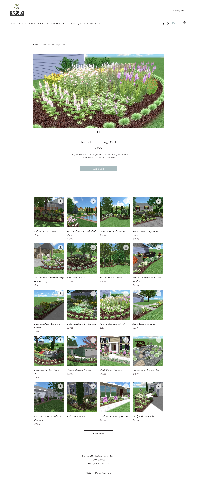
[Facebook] (163, 23)
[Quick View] (49, 212)
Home (35, 44)
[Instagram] (167, 23)
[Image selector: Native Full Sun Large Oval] (97, 132)
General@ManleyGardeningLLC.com (99, 456)
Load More (98, 433)
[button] (184, 23)
